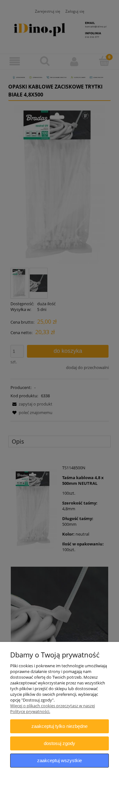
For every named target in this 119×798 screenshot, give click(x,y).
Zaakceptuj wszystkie (59, 760)
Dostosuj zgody (59, 743)
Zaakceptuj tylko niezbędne (59, 726)
